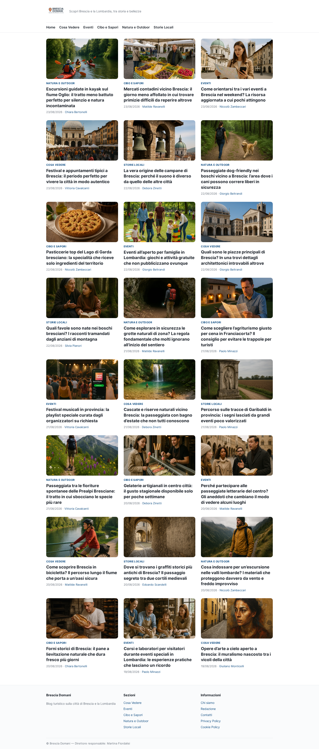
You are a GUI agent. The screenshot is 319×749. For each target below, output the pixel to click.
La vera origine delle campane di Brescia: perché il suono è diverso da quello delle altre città (157, 176)
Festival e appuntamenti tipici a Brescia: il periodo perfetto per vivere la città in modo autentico (78, 176)
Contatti (206, 715)
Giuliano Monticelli (231, 666)
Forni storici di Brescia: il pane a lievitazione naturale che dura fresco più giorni (77, 654)
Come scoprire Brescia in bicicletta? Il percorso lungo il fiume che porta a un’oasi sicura (81, 573)
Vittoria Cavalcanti (77, 188)
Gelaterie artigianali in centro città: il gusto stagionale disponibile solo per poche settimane (158, 491)
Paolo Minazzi (228, 351)
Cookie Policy (210, 727)
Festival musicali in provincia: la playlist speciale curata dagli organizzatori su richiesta (77, 415)
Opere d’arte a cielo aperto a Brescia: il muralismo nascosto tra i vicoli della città (236, 654)
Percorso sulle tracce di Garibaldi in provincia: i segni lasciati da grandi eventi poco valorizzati (236, 415)
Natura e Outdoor (136, 27)
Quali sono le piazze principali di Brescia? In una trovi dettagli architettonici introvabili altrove (233, 258)
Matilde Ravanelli (153, 106)
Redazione (208, 709)
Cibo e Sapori (107, 27)
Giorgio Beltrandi (231, 193)
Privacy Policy (211, 721)
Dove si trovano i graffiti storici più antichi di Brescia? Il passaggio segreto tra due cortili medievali (158, 573)
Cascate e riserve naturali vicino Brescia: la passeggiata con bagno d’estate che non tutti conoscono (158, 415)
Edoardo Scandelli (154, 584)
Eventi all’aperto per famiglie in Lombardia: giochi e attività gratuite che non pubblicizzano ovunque (159, 258)
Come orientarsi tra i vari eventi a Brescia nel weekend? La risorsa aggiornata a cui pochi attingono (233, 95)
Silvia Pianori (73, 345)
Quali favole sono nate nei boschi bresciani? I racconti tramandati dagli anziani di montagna (79, 334)
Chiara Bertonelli (76, 112)
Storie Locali (163, 27)
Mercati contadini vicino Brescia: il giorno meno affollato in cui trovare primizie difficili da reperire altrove (159, 95)
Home (50, 27)
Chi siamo (207, 703)
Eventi (88, 27)
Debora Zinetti (152, 188)
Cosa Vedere (69, 27)
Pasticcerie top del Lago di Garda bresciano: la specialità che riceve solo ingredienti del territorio (80, 258)
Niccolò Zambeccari (233, 106)
